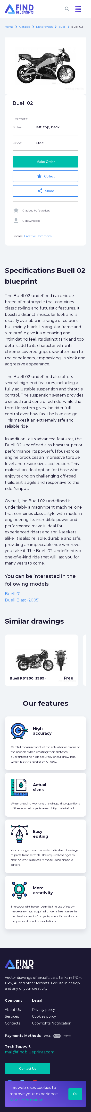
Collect (45, 176)
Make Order (45, 162)
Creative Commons (37, 236)
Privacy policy (43, 1009)
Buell (62, 26)
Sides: (17, 127)
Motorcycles (44, 26)
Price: (17, 143)
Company (13, 1000)
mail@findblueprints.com (29, 1052)
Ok (75, 1094)
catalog (24, 26)
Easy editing (40, 834)
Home (9, 26)
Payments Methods (23, 1035)
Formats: (20, 119)
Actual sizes (39, 787)
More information (26, 1100)
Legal (37, 1000)
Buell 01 (13, 593)
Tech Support (18, 1046)
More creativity (43, 890)
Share (45, 191)
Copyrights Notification (51, 1023)
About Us (13, 1009)
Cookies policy (44, 1016)
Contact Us (27, 1068)
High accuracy (42, 731)
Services (12, 1016)
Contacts (12, 1023)
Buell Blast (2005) (22, 600)
